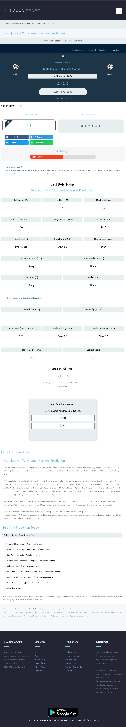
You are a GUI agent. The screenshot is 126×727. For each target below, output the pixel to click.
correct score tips (71, 612)
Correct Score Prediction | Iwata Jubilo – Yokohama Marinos (31, 560)
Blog (36, 656)
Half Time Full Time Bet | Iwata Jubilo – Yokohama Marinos (30, 577)
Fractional (103, 50)
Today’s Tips (70, 652)
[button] (17, 137)
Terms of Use (40, 663)
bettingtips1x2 (47, 612)
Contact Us (39, 670)
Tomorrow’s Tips (72, 656)
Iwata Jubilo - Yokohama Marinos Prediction (33, 33)
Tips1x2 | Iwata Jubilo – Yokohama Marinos (24, 544)
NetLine (23, 667)
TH (36, 674)
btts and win (58, 612)
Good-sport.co (8, 609)
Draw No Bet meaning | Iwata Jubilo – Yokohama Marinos (30, 582)
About (37, 652)
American (115, 50)
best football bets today (21, 612)
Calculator (69, 670)
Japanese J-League (83, 616)
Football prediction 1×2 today (91, 612)
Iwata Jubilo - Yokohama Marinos (62, 69)
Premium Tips (70, 663)
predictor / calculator (43, 609)
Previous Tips (70, 659)
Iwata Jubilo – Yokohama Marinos (25, 616)
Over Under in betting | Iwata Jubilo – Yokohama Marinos (29, 549)
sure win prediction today (20, 527)
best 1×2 (7, 612)
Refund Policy (40, 659)
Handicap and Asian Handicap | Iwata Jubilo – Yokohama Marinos (33, 571)
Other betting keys (14, 588)
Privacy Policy (40, 667)
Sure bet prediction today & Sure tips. (65, 609)
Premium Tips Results (73, 667)
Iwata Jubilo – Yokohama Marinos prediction (57, 616)
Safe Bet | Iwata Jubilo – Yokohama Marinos (24, 566)
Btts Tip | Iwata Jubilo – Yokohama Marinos (24, 555)
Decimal (92, 50)
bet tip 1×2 (36, 612)
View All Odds (62, 98)
